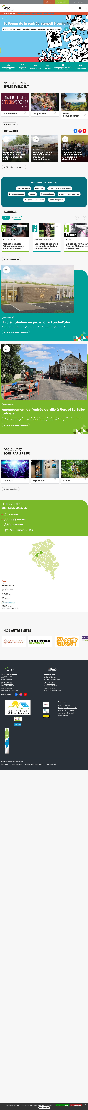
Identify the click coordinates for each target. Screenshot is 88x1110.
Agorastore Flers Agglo (66, 713)
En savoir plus (11, 124)
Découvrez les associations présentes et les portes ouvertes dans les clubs (33, 29)
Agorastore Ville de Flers (66, 710)
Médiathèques (80, 68)
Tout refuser (77, 1105)
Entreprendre (61, 2)
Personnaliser (44, 1107)
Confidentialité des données (33, 764)
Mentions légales (17, 764)
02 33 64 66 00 (8, 682)
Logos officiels (63, 715)
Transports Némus (22, 68)
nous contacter (9, 685)
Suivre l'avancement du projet (17, 332)
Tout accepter (62, 1105)
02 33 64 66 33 (8, 684)
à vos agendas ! (12, 489)
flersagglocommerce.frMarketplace (63, 68)
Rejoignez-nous (35, 68)
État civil (48, 68)
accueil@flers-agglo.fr (8, 603)
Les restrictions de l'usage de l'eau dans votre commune (35, 13)
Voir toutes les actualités (15, 167)
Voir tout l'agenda (12, 259)
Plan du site (4, 764)
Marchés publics (64, 705)
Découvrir (49, 2)
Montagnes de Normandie (67, 708)
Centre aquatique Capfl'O (8, 68)
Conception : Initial (51, 764)
